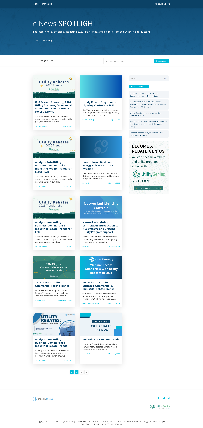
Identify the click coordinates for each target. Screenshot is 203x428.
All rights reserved (78, 421)
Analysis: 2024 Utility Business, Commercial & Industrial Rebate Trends (98, 286)
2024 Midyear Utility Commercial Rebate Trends (52, 284)
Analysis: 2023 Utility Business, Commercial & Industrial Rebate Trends (51, 343)
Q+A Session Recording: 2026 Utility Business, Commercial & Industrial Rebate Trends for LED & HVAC (53, 106)
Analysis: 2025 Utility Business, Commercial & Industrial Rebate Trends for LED (53, 227)
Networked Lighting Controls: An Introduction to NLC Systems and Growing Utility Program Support (100, 227)
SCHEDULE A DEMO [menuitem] (162, 4)
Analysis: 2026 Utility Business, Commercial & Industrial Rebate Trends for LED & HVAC (53, 167)
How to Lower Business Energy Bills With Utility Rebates (97, 165)
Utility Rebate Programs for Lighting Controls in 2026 (100, 103)
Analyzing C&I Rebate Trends (100, 339)
